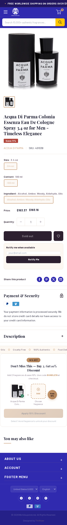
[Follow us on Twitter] (29, 498)
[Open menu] (5, 11)
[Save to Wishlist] (58, 236)
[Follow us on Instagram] (37, 498)
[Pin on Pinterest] (46, 279)
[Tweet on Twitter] (53, 279)
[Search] (60, 22)
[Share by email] (60, 279)
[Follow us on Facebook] (21, 498)
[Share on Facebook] (39, 279)
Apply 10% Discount (33, 413)
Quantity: (9, 221)
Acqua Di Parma (13, 148)
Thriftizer (39, 520)
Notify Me (33, 259)
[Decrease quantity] (21, 222)
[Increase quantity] (40, 222)
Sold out (27, 236)
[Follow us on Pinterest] (46, 498)
